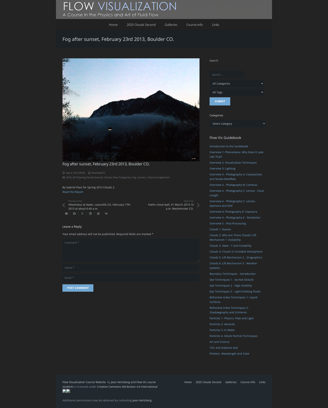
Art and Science (219, 342)
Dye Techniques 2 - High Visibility (231, 285)
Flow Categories (122, 177)
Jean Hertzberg (142, 400)
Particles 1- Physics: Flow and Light (232, 318)
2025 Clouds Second (208, 382)
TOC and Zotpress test (224, 347)
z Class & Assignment (158, 177)
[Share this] (74, 213)
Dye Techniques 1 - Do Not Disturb (232, 279)
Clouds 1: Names (220, 229)
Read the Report (72, 192)
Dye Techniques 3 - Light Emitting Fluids (235, 291)
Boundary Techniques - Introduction (233, 274)
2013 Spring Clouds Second (88, 177)
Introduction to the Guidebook (229, 146)
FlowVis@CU (98, 172)
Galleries (231, 382)
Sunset (141, 177)
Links (262, 382)
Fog (134, 177)
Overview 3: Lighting (222, 168)
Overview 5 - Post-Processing (228, 223)
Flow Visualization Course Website (84, 382)
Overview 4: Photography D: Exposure (233, 211)
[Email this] (66, 213)
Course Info (247, 382)
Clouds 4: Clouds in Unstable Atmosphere (236, 251)
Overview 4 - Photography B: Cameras (233, 185)
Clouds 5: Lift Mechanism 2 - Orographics (236, 257)
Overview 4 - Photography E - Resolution (235, 217)
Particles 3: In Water (222, 330)
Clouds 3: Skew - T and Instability (231, 245)
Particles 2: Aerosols (222, 324)
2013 (68, 177)
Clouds (108, 177)
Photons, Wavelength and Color (229, 353)
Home (188, 382)
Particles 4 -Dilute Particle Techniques (234, 336)
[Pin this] (98, 213)
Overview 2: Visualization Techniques (233, 162)
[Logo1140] (164, 9)
